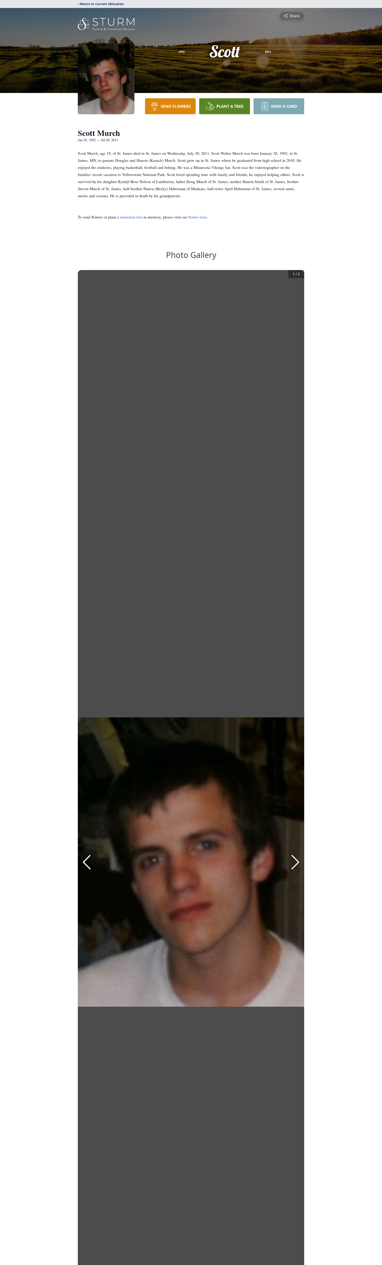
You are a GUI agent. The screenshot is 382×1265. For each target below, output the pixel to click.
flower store (197, 217)
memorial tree (131, 217)
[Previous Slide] (87, 862)
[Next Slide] (295, 862)
